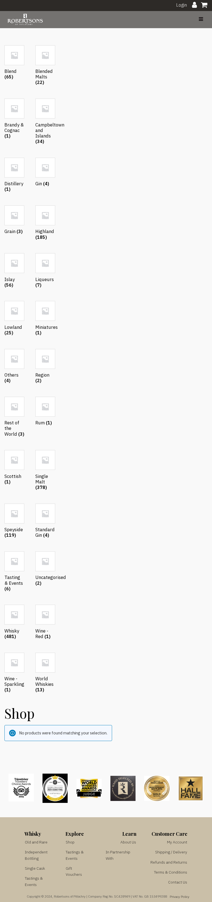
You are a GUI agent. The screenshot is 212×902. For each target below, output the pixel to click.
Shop (70, 842)
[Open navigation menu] (201, 19)
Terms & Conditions (170, 872)
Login (181, 5)
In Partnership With (118, 855)
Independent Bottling (36, 855)
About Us (128, 842)
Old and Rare (36, 842)
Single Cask (35, 868)
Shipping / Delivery (171, 852)
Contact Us (177, 882)
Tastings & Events (34, 881)
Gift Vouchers (74, 871)
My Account (177, 842)
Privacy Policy (179, 897)
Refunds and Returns (168, 862)
